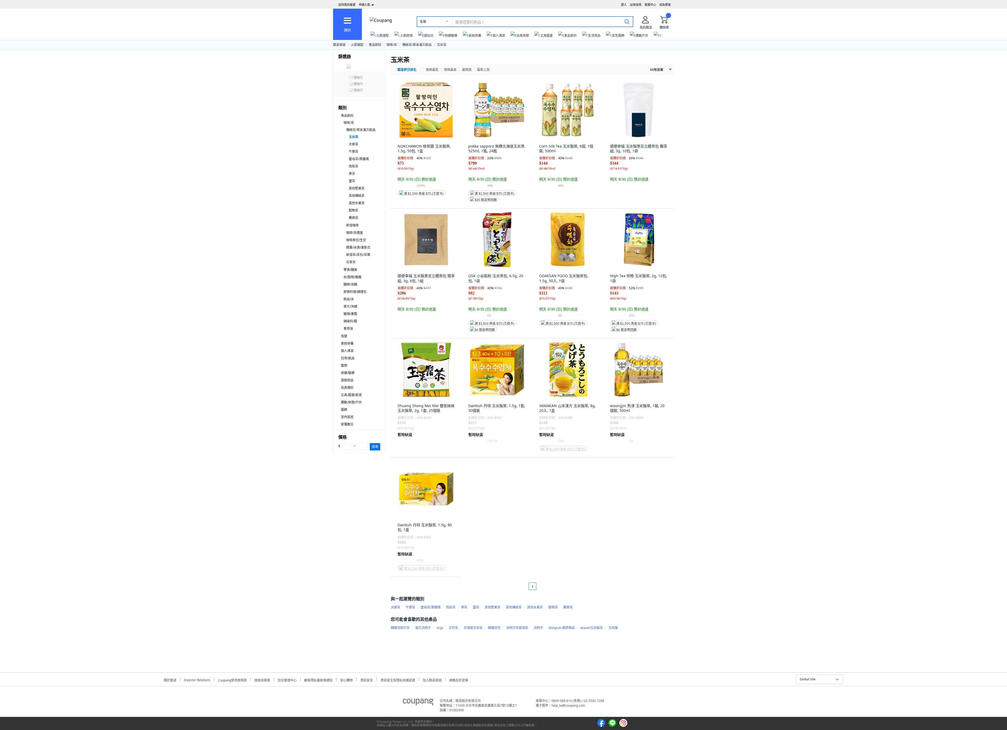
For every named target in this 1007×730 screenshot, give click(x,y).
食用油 (348, 328)
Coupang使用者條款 (232, 679)
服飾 (344, 409)
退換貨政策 (262, 679)
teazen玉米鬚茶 (591, 628)
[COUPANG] (418, 703)
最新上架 (483, 69)
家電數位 (347, 424)
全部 (423, 21)
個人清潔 (347, 351)
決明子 (538, 628)
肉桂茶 (353, 166)
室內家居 (347, 417)
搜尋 (375, 446)
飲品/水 (349, 299)
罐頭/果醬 (350, 314)
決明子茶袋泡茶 (517, 628)
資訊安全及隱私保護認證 (398, 679)
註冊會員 (635, 5)
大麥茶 (353, 144)
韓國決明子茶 (400, 628)
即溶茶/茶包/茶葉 (358, 255)
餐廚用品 (347, 380)
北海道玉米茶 (473, 628)
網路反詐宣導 (458, 679)
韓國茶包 (494, 628)
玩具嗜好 (347, 387)
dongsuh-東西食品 (562, 628)
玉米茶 (441, 45)
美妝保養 (347, 343)
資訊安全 (366, 679)
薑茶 (352, 181)
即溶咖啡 (352, 225)
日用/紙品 (348, 358)
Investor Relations (197, 679)
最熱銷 (467, 69)
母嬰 (344, 336)
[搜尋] (627, 21)
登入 (624, 5)
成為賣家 (665, 5)
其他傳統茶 (357, 195)
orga (439, 628)
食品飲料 (375, 45)
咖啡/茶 (392, 45)
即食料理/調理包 (355, 292)
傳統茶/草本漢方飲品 (417, 45)
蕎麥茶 (353, 218)
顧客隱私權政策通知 (318, 679)
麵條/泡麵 (350, 284)
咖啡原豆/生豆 (356, 240)
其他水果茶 (357, 203)
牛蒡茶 (353, 151)
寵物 (344, 365)
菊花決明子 (423, 628)
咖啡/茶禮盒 (354, 232)
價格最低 (432, 69)
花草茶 (351, 262)
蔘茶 (352, 173)
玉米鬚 (613, 628)
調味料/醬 (350, 321)
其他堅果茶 (357, 188)
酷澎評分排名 (407, 69)
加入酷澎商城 (432, 679)
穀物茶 (353, 210)
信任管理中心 (287, 679)
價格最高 (450, 69)
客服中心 (650, 5)
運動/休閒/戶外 (351, 402)
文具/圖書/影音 (351, 395)
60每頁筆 (656, 69)
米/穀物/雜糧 (352, 277)
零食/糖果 (350, 269)
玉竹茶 (453, 628)
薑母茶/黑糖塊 (359, 159)
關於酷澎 (170, 679)
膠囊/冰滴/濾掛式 (358, 247)
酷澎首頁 (339, 45)
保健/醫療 (348, 373)
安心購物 (346, 679)
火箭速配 (357, 45)
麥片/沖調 (350, 306)
